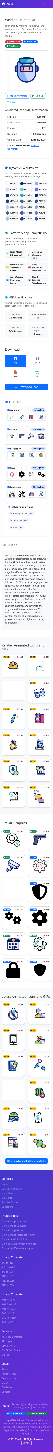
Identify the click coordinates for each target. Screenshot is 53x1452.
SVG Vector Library (12, 1188)
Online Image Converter (14, 1225)
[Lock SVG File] (13, 970)
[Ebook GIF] (39, 1013)
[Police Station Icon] (41, 436)
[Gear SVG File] (21, 474)
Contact (6, 1391)
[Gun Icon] (21, 436)
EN (27, 1443)
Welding (14, 410)
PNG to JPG (8, 1276)
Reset (13, 102)
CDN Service (8, 1345)
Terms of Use (9, 1378)
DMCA (5, 1382)
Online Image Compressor (16, 1221)
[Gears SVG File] (41, 474)
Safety (13, 429)
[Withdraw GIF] (39, 1117)
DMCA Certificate (11, 1350)
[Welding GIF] (11, 417)
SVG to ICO (7, 1322)
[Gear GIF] (11, 474)
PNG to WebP (9, 1280)
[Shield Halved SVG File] (39, 891)
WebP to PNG (9, 1304)
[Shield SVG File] (39, 970)
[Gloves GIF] (13, 744)
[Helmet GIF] (41, 455)
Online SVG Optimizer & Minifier (19, 1243)
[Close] (47, 4)
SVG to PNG (8, 1313)
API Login (7, 1341)
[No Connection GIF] (13, 1013)
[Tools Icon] (11, 494)
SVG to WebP (9, 1317)
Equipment (16, 487)
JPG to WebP (8, 1267)
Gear (12, 467)
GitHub (5, 1354)
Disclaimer (7, 1387)
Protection (15, 448)
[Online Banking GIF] (13, 1143)
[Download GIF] (13, 1065)
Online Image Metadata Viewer (18, 1234)
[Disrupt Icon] (39, 944)
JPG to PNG (8, 1262)
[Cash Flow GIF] (39, 1143)
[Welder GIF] (41, 417)
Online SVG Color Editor (14, 1239)
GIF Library (7, 1197)
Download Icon (28, 387)
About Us (7, 1369)
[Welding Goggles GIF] (39, 692)
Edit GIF (40, 95)
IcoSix (9, 4)
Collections (7, 1206)
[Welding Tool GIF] (21, 417)
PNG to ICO (8, 1285)
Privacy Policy (9, 1373)
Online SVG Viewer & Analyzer (18, 1248)
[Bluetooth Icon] (13, 839)
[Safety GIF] (11, 436)
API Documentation (12, 1336)
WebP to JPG (8, 1299)
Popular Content (10, 1202)
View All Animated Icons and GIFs (28, 1161)
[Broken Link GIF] (13, 1117)
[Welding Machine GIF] (31, 417)
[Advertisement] (13, 690)
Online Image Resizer (13, 1230)
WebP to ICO (8, 1308)
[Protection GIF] (11, 455)
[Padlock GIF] (39, 796)
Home (5, 1184)
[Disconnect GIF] (39, 1065)
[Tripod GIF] (41, 494)
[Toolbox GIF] (31, 494)
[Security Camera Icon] (31, 436)
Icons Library (9, 1193)
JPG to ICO (7, 1271)
